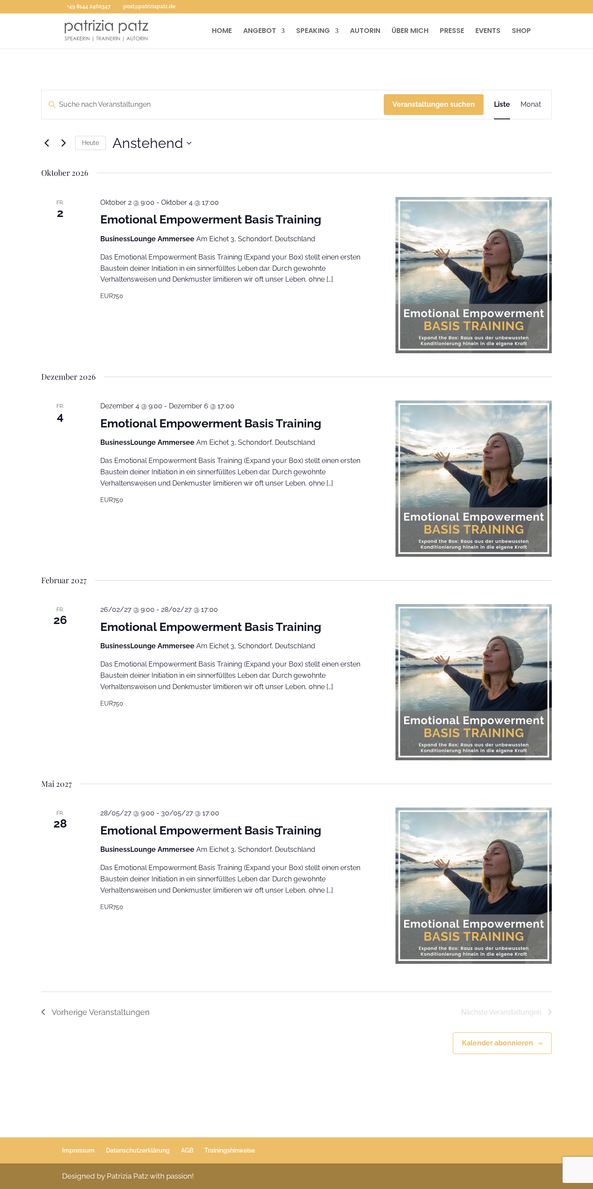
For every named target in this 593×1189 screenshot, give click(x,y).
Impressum (78, 1150)
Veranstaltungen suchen (433, 104)
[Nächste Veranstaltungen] (63, 143)
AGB (187, 1150)
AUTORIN (365, 32)
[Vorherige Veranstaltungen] (46, 143)
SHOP (521, 32)
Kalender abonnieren (497, 1043)
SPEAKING (313, 32)
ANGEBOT (259, 32)
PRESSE (452, 32)
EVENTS (488, 32)
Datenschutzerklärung (138, 1150)
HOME (222, 32)
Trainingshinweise (229, 1150)
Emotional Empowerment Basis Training (210, 219)
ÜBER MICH (410, 32)
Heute (90, 142)
